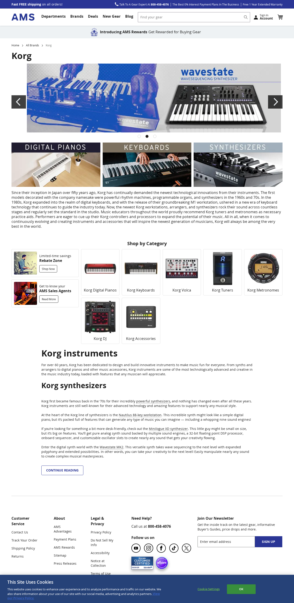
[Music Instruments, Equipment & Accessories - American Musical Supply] (22, 17)
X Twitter (186, 548)
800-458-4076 (159, 526)
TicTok (173, 548)
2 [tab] (147, 136)
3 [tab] (154, 136)
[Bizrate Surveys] (147, 566)
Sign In (266, 16)
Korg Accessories (141, 338)
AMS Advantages (63, 528)
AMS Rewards (64, 547)
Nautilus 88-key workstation (140, 415)
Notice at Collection (98, 563)
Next (275, 102)
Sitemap (60, 555)
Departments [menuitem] (53, 16)
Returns (17, 556)
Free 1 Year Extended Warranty (263, 4)
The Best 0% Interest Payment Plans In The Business (205, 4)
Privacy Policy (101, 532)
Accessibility (100, 553)
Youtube (136, 548)
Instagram (148, 548)
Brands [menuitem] (76, 16)
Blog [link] (129, 16)
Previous (18, 102)
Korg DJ (100, 338)
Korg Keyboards (141, 290)
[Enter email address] (230, 541)
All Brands (32, 45)
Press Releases (65, 563)
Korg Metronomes (263, 290)
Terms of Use (101, 573)
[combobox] (194, 17)
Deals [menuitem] (93, 16)
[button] (280, 17)
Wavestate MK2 (111, 447)
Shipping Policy (23, 548)
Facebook (161, 548)
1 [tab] (139, 136)
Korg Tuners (222, 290)
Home (15, 45)
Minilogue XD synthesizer (168, 428)
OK (241, 589)
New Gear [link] (112, 16)
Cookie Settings (209, 589)
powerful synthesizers (153, 401)
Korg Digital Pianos (100, 290)
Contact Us (19, 532)
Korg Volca (181, 290)
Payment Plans (65, 539)
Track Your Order (24, 540)
